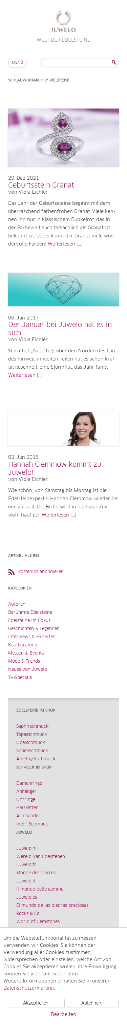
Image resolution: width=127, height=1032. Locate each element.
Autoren (16, 604)
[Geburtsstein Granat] (63, 173)
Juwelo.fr (26, 865)
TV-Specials (20, 678)
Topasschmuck (31, 735)
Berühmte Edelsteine (30, 612)
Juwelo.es (26, 897)
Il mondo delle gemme (39, 889)
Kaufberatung (22, 645)
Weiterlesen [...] (65, 244)
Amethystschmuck (35, 759)
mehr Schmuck (32, 824)
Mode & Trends (24, 661)
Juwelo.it (26, 881)
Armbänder (28, 816)
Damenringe (29, 783)
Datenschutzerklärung (28, 988)
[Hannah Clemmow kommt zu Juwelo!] (63, 452)
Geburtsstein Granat (41, 185)
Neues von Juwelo (27, 669)
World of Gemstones (38, 922)
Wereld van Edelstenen (40, 857)
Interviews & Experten (32, 637)
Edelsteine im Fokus (29, 621)
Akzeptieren (35, 1003)
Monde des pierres (36, 873)
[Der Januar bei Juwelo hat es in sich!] (63, 313)
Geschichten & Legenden (34, 629)
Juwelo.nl (26, 848)
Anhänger (26, 792)
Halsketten (27, 808)
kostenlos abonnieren (41, 572)
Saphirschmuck (32, 726)
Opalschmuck (30, 743)
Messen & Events (26, 653)
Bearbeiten (63, 1014)
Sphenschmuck (32, 751)
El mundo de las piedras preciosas (52, 905)
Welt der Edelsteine (63, 22)
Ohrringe (25, 800)
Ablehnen (91, 1003)
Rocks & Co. (28, 914)
